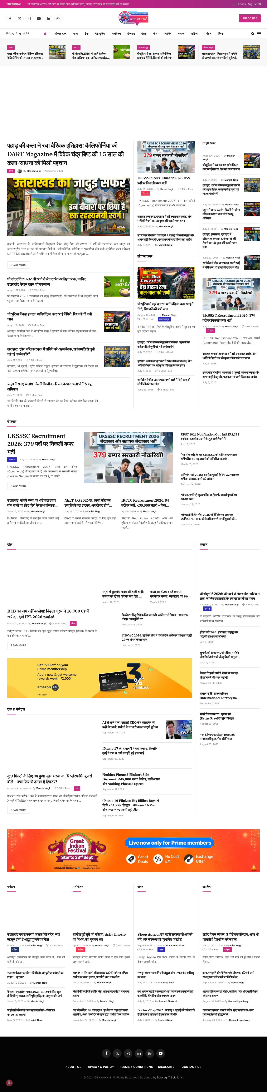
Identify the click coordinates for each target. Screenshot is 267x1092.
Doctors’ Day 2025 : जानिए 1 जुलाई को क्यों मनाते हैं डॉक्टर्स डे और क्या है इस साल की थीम (166, 1012)
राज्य (75, 33)
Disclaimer (167, 1066)
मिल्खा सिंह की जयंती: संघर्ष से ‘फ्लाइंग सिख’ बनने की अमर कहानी (219, 675)
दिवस (220, 33)
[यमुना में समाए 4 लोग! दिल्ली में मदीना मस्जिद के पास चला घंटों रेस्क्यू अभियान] (117, 391)
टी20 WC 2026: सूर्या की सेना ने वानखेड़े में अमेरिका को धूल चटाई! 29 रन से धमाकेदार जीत (157, 637)
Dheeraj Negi (166, 982)
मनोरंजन (116, 33)
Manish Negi (34, 170)
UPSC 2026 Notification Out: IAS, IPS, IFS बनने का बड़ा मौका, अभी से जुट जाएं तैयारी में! (210, 436)
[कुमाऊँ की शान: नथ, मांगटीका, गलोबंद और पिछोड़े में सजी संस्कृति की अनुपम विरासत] (252, 657)
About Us (73, 1066)
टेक (86, 33)
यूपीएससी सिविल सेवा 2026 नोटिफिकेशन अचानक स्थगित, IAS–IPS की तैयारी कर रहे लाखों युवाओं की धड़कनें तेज (207, 517)
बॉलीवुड (81, 949)
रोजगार (131, 33)
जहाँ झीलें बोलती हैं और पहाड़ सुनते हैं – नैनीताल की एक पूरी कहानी (31, 1012)
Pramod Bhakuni (175, 945)
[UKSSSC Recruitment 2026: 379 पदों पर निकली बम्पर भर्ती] (166, 157)
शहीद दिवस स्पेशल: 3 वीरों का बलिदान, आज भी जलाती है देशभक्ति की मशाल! (231, 937)
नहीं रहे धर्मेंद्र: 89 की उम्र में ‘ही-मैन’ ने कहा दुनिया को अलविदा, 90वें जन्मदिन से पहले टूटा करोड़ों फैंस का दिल (101, 1012)
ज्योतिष (167, 33)
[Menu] (259, 33)
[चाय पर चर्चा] (133, 18)
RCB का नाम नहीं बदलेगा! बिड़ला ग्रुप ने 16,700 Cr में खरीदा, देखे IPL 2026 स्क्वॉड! (47, 614)
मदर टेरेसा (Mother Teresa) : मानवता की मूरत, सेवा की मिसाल (217, 737)
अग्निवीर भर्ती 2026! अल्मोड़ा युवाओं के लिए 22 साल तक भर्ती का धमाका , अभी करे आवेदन (210, 477)
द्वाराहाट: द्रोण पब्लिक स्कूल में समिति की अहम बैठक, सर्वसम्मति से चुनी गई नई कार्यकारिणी (219, 56)
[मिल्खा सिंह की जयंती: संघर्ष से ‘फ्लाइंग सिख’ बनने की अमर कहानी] (252, 678)
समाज (181, 33)
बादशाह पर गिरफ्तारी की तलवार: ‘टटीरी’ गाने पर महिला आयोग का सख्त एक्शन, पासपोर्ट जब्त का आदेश (100, 975)
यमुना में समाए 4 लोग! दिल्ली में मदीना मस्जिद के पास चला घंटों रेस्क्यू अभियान (49, 386)
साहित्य (194, 33)
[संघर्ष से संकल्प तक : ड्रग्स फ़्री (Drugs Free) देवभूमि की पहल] (252, 719)
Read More (18, 264)
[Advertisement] (133, 103)
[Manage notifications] (9, 1082)
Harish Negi (166, 189)
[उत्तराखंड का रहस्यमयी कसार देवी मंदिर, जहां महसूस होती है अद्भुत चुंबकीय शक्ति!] (36, 913)
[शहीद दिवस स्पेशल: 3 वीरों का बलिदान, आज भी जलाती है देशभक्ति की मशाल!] (231, 913)
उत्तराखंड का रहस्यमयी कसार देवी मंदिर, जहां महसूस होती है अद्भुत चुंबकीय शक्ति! (33, 937)
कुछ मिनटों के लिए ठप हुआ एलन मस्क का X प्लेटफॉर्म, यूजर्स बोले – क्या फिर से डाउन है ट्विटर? (49, 778)
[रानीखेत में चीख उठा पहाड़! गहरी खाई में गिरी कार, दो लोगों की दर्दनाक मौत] (252, 262)
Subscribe (249, 18)
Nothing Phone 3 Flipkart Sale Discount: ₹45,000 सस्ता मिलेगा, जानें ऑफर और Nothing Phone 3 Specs (131, 779)
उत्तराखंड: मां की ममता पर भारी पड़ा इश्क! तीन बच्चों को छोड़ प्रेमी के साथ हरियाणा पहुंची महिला (31, 503)
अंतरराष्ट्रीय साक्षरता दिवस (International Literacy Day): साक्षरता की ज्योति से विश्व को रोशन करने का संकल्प (220, 696)
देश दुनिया (100, 33)
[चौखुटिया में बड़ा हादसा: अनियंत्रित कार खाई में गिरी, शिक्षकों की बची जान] (186, 52)
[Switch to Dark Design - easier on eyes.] (234, 4)
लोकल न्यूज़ (60, 33)
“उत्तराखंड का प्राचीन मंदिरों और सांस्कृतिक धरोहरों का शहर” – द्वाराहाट (35, 975)
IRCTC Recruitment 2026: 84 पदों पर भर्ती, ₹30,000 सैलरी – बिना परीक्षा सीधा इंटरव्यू (145, 503)
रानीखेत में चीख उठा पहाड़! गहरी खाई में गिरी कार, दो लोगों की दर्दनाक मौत (163, 382)
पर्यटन (208, 33)
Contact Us (192, 1066)
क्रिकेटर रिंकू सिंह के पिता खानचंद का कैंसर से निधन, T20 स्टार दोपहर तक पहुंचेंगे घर (155, 617)
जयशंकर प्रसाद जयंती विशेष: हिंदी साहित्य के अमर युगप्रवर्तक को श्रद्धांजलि (228, 1012)
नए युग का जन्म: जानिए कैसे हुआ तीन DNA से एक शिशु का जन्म (165, 975)
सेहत (143, 33)
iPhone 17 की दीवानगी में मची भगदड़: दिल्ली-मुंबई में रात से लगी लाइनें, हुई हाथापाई (129, 750)
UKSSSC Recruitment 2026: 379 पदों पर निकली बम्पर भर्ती (163, 180)
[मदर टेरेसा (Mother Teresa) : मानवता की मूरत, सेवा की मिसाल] (252, 739)
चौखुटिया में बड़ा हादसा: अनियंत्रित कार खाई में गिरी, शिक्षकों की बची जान (154, 56)
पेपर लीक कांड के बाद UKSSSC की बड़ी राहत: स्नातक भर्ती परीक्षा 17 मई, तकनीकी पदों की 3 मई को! (209, 457)
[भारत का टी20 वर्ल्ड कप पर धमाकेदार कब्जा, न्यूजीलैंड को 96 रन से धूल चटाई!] (171, 571)
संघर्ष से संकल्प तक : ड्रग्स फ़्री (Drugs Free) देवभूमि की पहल (217, 716)
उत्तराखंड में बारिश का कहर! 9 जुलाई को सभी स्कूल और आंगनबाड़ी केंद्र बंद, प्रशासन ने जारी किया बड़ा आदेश (165, 237)
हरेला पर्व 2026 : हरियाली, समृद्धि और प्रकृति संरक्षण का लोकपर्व (219, 634)
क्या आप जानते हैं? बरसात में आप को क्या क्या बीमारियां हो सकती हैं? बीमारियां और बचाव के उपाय (165, 993)
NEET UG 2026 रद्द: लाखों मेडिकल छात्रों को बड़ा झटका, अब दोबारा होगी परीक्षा (87, 503)
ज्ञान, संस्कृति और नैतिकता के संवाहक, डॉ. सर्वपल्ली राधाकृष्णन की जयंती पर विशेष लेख (228, 975)
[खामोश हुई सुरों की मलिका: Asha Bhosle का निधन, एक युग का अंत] (101, 913)
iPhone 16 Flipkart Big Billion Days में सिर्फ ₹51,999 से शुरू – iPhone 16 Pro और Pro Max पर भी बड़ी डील (130, 805)
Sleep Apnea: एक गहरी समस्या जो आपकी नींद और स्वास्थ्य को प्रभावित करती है (165, 937)
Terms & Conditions (136, 1066)
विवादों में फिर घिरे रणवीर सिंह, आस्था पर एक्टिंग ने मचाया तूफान (101, 993)
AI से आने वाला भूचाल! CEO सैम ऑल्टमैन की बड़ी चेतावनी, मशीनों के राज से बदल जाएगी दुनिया (130, 724)
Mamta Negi (37, 1001)
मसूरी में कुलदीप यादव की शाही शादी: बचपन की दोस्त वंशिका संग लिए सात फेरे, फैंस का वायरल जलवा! (123, 594)
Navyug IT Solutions (170, 1077)
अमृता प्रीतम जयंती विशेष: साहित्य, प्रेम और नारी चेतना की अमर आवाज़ (230, 993)
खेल (155, 33)
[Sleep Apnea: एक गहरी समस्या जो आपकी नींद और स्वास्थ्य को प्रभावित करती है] (166, 913)
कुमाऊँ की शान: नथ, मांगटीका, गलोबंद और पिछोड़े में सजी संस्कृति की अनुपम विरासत (219, 655)
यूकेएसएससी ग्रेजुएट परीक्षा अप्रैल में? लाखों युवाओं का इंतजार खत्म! (209, 497)
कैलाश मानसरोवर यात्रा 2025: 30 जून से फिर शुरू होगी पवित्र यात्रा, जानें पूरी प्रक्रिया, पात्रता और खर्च (34, 994)
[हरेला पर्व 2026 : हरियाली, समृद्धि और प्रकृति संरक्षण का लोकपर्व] (252, 637)
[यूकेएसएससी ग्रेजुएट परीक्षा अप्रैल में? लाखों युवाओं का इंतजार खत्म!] (252, 499)
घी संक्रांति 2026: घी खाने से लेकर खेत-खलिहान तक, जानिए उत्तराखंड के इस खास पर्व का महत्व (78, 4)
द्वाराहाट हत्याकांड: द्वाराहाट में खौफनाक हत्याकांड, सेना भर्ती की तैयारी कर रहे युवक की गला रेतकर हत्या (164, 219)
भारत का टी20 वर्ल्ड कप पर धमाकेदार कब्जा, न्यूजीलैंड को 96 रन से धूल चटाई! (171, 594)
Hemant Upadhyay (238, 1001)
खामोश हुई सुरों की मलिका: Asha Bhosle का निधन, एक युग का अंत (99, 937)
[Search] (252, 33)
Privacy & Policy (100, 1066)
